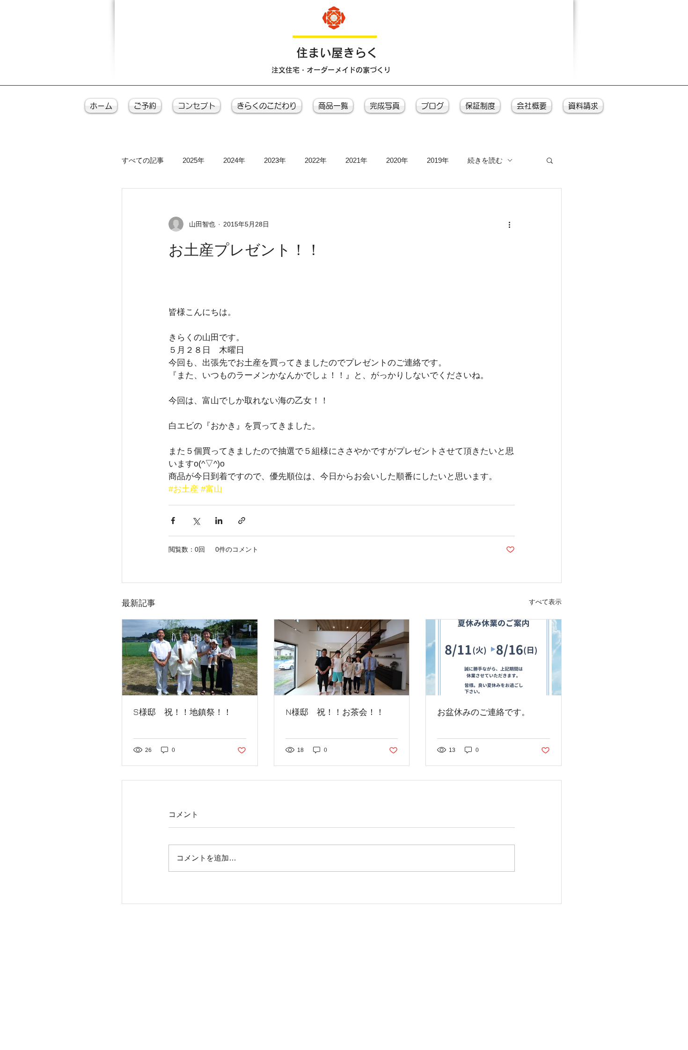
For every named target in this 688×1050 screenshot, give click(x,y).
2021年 (356, 160)
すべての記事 (143, 160)
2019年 (438, 160)
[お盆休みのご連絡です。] (493, 657)
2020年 (397, 160)
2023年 (275, 160)
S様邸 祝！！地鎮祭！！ (182, 712)
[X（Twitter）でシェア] (195, 520)
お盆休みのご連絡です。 (483, 712)
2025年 (194, 160)
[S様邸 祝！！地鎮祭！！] (189, 657)
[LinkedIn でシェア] (218, 520)
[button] (549, 160)
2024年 (234, 160)
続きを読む (485, 160)
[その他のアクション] (509, 224)
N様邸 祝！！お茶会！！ (334, 712)
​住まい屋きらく (337, 52)
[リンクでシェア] (241, 520)
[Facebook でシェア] (172, 520)
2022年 (316, 160)
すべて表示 (545, 601)
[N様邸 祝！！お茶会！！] (342, 657)
